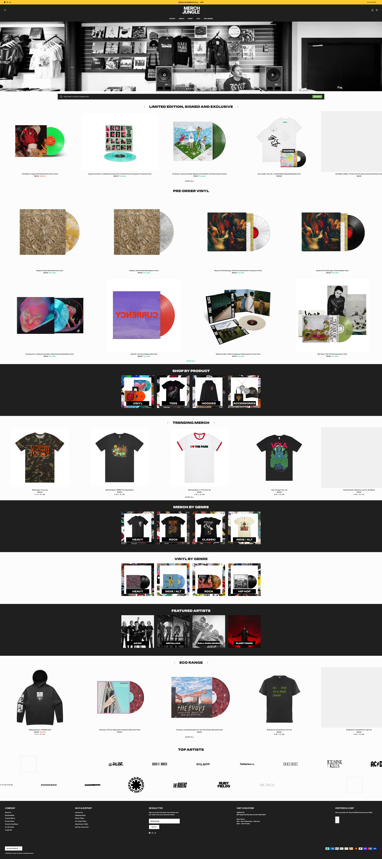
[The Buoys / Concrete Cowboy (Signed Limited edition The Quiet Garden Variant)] (121, 141)
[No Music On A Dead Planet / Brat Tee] (200, 697)
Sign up (154, 827)
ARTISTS (172, 18)
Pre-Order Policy (80, 821)
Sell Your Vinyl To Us (82, 827)
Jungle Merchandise (28, 853)
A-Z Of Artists (9, 827)
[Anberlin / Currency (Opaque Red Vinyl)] (144, 315)
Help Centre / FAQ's (81, 824)
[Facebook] (4, 2)
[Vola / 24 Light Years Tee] (200, 457)
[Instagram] (7, 2)
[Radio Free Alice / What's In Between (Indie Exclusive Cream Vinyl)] (238, 315)
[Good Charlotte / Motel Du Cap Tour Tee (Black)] (280, 457)
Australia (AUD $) (371, 2)
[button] (187, 89)
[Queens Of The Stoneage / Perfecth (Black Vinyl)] (332, 231)
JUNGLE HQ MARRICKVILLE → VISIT (191, 2)
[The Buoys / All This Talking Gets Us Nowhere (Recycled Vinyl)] (41, 697)
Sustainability (9, 815)
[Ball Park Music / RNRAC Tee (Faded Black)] (41, 457)
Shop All (189, 181)
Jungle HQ (8, 830)
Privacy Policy (9, 821)
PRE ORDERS (208, 18)
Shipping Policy (80, 815)
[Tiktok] (10, 2)
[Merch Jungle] (191, 10)
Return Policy (79, 818)
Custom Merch (10, 818)
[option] (191, 56)
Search (317, 96)
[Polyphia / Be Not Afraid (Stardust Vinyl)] (49, 231)
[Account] (372, 10)
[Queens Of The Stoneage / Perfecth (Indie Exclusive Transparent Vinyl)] (238, 231)
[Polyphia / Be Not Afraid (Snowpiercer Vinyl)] (144, 231)
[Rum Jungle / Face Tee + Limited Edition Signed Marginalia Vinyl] (200, 141)
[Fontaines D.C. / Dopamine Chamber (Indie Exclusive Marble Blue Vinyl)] (49, 315)
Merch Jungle (12, 853)
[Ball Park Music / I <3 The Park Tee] (121, 457)
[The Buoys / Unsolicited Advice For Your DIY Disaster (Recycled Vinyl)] (121, 697)
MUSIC (190, 18)
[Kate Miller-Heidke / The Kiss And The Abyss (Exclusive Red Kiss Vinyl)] (280, 141)
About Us (8, 812)
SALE (198, 18)
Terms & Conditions (11, 824)
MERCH (181, 18)
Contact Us (79, 812)
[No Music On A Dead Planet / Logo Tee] (280, 697)
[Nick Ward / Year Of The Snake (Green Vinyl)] (332, 315)
